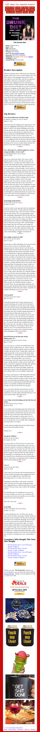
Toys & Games (10, 10)
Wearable (19, 12)
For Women (25, 7)
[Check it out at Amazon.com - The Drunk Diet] (19, 28)
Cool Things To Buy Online (16, 728)
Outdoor (31, 12)
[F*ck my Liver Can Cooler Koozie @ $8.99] (20, 636)
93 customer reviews (18, 53)
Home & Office (11, 12)
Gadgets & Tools (20, 10)
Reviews (33, 729)
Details (31, 57)
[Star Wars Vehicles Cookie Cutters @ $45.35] (20, 610)
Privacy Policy (12, 729)
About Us (27, 729)
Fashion (25, 12)
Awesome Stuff (9, 7)
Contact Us (20, 729)
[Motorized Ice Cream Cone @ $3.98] (20, 661)
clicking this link (9, 574)
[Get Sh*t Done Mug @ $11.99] (20, 686)
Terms (5, 729)
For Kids (32, 7)
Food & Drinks (30, 10)
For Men (18, 7)
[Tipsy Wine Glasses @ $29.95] (20, 712)
